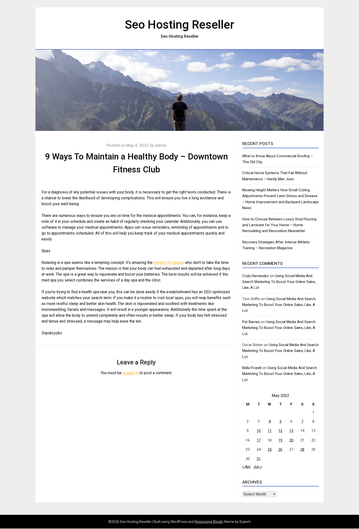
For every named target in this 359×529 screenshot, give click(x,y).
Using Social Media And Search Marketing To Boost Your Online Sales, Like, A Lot (279, 282)
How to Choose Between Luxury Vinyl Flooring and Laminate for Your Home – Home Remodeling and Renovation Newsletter (279, 225)
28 (302, 449)
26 (280, 449)
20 (291, 440)
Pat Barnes (251, 322)
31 (259, 459)
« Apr (246, 466)
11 (270, 430)
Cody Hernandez (255, 276)
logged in (130, 373)
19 (280, 440)
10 (259, 430)
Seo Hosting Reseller (179, 25)
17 (259, 440)
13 (291, 430)
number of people (169, 262)
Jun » (257, 466)
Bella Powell (251, 368)
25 (270, 449)
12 (280, 430)
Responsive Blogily (209, 522)
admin (160, 145)
